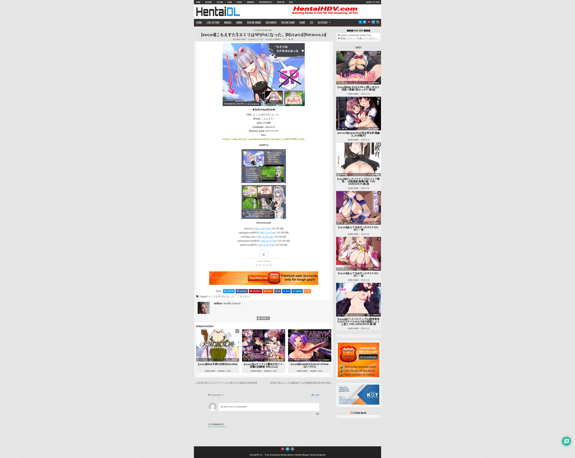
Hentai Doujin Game (264, 30)
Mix (308, 291)
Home (198, 2)
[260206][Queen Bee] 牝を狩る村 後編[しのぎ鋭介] (359, 134)
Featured (368, 58)
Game (302, 22)
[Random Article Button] (369, 22)
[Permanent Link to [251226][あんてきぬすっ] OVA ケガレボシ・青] (358, 208)
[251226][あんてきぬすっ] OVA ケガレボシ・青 (358, 228)
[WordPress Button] (360, 22)
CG (311, 22)
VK (279, 291)
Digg (287, 291)
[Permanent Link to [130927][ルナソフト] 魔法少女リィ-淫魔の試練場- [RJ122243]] (263, 345)
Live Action (213, 22)
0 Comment (233, 360)
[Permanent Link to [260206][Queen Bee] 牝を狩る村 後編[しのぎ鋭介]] (358, 113)
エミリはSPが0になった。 (222, 296)
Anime (239, 22)
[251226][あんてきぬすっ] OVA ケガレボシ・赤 (358, 274)
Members (250, 2)
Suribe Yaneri (240, 39)
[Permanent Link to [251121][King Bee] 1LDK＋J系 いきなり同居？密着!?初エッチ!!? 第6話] (358, 67)
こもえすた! (243, 296)
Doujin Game (288, 22)
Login (229, 2)
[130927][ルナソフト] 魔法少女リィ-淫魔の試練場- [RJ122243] (263, 365)
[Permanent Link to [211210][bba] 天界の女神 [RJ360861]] (217, 345)
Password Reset (266, 2)
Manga (227, 22)
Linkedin (298, 291)
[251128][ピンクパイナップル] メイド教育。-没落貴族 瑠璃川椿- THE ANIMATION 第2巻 (358, 181)
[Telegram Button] (364, 22)
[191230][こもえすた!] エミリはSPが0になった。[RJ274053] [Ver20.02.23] (263, 34)
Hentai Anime (353, 58)
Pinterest (257, 291)
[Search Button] (377, 22)
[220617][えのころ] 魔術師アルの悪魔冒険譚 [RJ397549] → (301, 382)
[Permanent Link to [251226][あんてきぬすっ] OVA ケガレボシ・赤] (358, 253)
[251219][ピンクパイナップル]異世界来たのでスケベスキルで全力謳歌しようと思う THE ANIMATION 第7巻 (359, 321)
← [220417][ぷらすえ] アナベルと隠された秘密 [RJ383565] (225, 382)
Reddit (269, 291)
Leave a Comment (274, 39)
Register (280, 2)
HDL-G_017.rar (262, 228)
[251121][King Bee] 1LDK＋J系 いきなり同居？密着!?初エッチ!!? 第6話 (359, 88)
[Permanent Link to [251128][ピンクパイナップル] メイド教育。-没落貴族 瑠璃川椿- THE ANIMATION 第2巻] (358, 159)
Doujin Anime (254, 22)
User (291, 2)
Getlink (220, 2)
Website (264, 318)
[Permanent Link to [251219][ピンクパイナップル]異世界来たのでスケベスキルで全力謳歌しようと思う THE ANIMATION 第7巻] (358, 299)
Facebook (243, 291)
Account (208, 2)
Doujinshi (271, 22)
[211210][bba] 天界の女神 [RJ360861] (217, 364)
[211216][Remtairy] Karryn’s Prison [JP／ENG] (310, 365)
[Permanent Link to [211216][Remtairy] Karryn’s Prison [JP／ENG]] (309, 345)
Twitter (230, 291)
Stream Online (359, 412)
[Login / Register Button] (373, 22)
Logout (239, 2)
